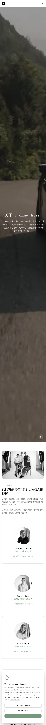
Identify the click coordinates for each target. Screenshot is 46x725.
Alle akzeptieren (23, 716)
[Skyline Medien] (3, 3)
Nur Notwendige (23, 711)
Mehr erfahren (15, 700)
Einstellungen (25, 705)
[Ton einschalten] (41, 436)
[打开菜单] (42, 3)
